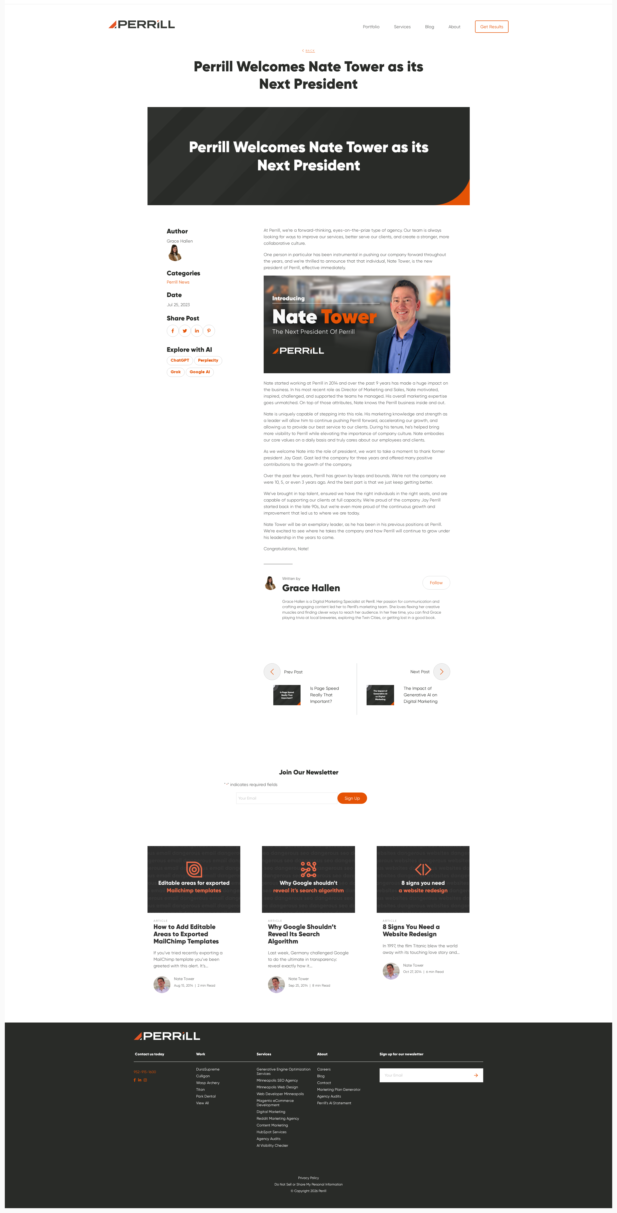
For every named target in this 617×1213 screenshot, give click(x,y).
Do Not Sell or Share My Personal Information (309, 1184)
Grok (176, 372)
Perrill (141, 24)
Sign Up (352, 798)
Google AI (200, 372)
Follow (436, 582)
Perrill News (178, 282)
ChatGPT (180, 360)
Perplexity (208, 360)
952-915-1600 (145, 1072)
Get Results (491, 26)
